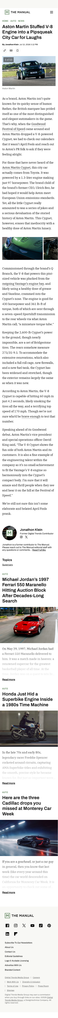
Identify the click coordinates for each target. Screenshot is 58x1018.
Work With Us (13, 982)
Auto (5, 573)
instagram (21, 537)
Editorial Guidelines (14, 956)
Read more (8, 679)
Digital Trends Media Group (17, 977)
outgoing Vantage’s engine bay (23, 284)
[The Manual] (17, 12)
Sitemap (10, 990)
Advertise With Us (13, 965)
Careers (36, 977)
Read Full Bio (39, 550)
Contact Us (10, 951)
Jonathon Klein (12, 44)
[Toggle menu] (51, 12)
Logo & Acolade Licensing (17, 960)
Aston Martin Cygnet (16, 167)
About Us (9, 947)
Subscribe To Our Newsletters (18, 942)
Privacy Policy (28, 986)
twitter (26, 537)
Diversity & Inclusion (31, 982)
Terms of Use (12, 986)
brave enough (31, 416)
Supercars (7, 564)
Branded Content (12, 969)
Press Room (43, 986)
